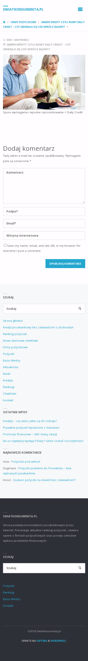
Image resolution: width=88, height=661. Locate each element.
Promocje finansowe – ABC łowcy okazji (30, 434)
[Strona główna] (4, 22)
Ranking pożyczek (15, 334)
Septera (41, 640)
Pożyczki (8, 354)
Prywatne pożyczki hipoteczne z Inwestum (31, 427)
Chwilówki (9, 393)
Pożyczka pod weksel (26, 461)
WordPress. (58, 640)
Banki (6, 374)
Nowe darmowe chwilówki (20, 340)
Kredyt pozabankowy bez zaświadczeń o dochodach (38, 327)
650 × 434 (13, 40)
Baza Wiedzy (11, 360)
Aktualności (10, 367)
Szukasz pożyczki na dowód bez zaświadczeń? (44, 480)
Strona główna (13, 321)
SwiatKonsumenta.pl (23, 9)
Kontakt (8, 400)
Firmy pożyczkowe (23, 22)
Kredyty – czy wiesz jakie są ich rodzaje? (30, 421)
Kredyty (8, 380)
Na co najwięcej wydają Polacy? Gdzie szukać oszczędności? (43, 441)
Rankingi (8, 387)
